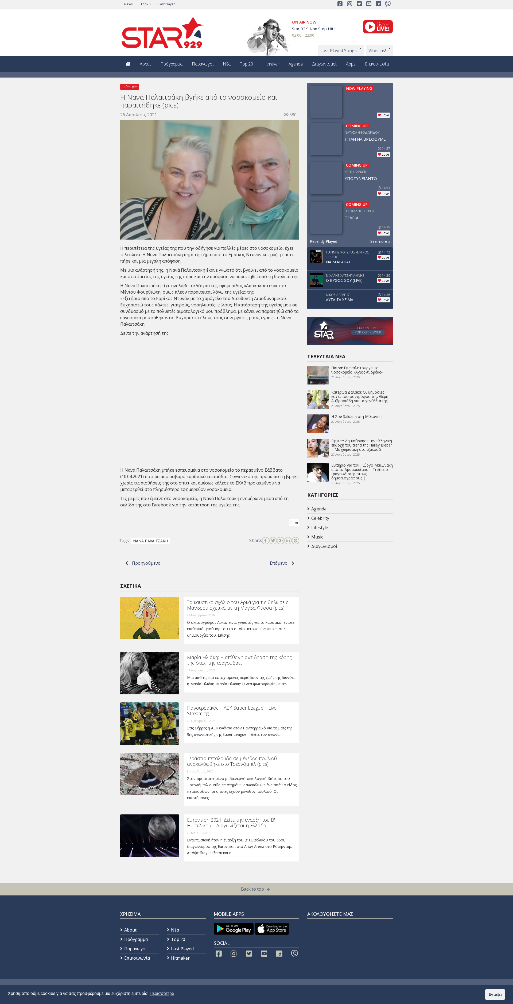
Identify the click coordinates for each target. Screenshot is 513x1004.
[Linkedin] (288, 540)
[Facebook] (265, 540)
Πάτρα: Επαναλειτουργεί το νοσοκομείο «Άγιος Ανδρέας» (357, 370)
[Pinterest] (295, 540)
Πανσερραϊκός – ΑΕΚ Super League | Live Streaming (232, 711)
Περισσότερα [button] (162, 993)
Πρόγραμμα (171, 64)
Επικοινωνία (377, 64)
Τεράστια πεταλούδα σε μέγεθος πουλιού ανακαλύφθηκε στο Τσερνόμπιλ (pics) (232, 761)
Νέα (227, 64)
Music (317, 537)
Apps (350, 64)
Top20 (145, 4)
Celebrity (320, 518)
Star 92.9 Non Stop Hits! (314, 28)
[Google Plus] (280, 540)
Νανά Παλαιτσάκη (165, 254)
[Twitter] (273, 540)
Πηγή (294, 522)
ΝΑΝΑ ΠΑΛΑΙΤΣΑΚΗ (150, 540)
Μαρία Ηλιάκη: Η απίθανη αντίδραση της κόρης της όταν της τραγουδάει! (239, 660)
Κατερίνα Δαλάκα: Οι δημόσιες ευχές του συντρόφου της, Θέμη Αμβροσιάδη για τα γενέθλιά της (359, 396)
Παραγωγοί (203, 64)
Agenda (296, 64)
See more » (380, 241)
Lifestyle (129, 86)
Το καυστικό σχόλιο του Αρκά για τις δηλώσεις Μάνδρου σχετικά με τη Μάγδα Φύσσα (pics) (237, 605)
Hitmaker (270, 64)
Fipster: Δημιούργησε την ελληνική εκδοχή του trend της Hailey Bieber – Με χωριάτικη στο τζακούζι (361, 445)
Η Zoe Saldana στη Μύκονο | (357, 416)
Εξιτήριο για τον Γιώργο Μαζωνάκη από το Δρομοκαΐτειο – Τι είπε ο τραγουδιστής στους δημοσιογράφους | (362, 471)
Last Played (167, 4)
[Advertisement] (350, 593)
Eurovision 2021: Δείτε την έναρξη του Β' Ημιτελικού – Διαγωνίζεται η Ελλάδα (231, 823)
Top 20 (246, 64)
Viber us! (377, 50)
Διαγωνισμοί (324, 64)
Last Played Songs (338, 50)
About (145, 64)
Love (385, 115)
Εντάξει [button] (495, 994)
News (128, 4)
